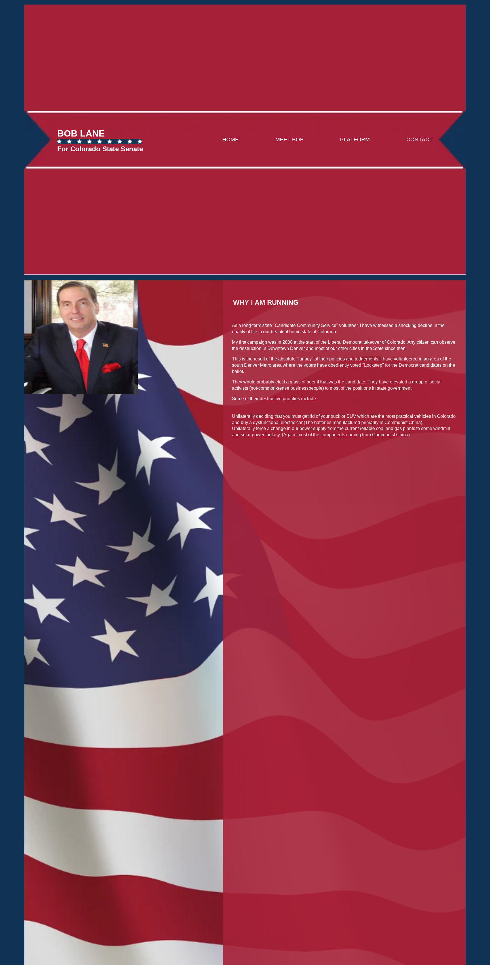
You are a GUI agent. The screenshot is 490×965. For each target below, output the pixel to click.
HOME (230, 139)
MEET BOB (289, 139)
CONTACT (419, 139)
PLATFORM (355, 139)
